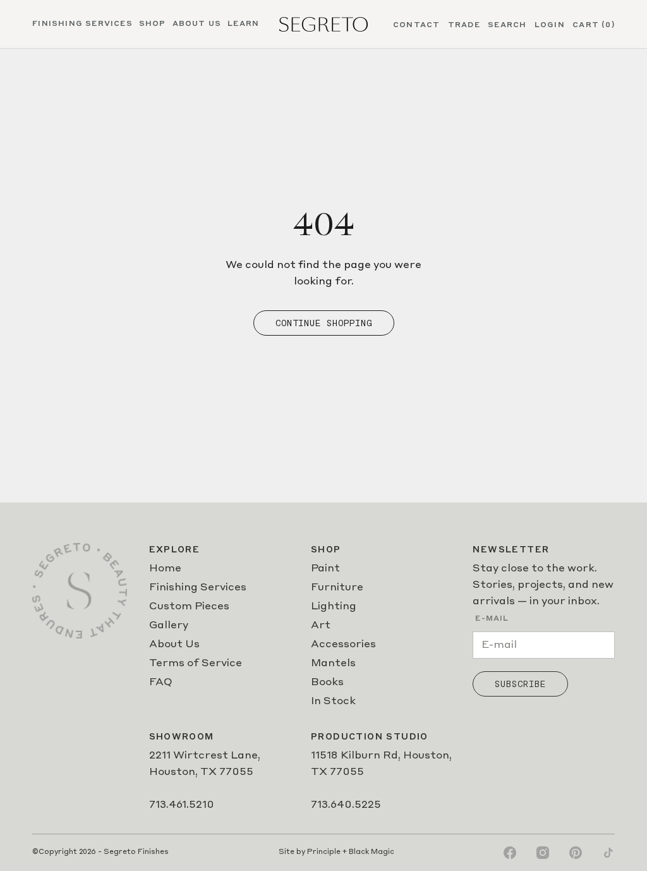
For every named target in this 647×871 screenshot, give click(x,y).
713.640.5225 (346, 805)
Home (165, 569)
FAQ (160, 683)
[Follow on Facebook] (510, 852)
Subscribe (520, 684)
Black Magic (371, 852)
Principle (324, 852)
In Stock (333, 702)
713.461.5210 (181, 805)
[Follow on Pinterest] (575, 852)
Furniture (337, 588)
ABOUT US (197, 24)
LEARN (243, 24)
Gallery (168, 626)
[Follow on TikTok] (608, 852)
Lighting (333, 607)
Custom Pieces (189, 607)
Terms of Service (195, 664)
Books (327, 683)
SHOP (152, 24)
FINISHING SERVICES (82, 24)
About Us (174, 645)
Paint (325, 569)
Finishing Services (197, 588)
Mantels (333, 664)
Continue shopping (323, 323)
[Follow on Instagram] (542, 852)
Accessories (343, 645)
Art (320, 626)
